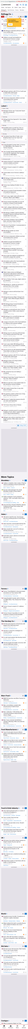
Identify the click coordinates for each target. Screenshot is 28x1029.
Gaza (20, 7)
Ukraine (8, 494)
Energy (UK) (9, 845)
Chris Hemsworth (6, 815)
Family (20, 102)
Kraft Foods (5, 521)
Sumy (4, 494)
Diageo (4, 834)
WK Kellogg (5, 35)
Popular (10, 16)
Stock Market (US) (7, 640)
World (16, 7)
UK (12, 7)
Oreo (4, 510)
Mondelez (22, 10)
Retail (18, 95)
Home (2, 7)
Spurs (4, 487)
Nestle (12, 759)
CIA (8, 927)
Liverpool (13, 487)
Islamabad (5, 921)
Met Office (5, 851)
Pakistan (18, 921)
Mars (4, 726)
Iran (15, 934)
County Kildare (10, 820)
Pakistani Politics (12, 921)
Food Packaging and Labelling (9, 502)
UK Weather (11, 851)
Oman (4, 934)
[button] (15, 17)
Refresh (24, 1027)
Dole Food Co (6, 751)
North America (11, 10)
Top (3, 16)
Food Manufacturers (11, 28)
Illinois (17, 738)
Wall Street (14, 640)
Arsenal (8, 487)
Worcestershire (16, 43)
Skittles (4, 717)
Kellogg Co (3, 10)
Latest (6, 16)
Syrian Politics (11, 942)
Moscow (5, 927)
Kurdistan (5, 942)
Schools (14, 95)
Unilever (5, 744)
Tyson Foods (6, 738)
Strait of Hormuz (10, 934)
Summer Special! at (13, 1)
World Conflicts (15, 858)
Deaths (9, 858)
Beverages (18, 815)
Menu (17, 1027)
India (18, 502)
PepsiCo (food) (6, 759)
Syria (16, 942)
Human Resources (17, 820)
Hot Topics (8, 7)
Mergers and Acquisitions (14, 610)
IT (19, 635)
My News (10, 1027)
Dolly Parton (5, 865)
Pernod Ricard (13, 834)
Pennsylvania (15, 526)
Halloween (5, 628)
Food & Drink (15, 102)
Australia (13, 815)
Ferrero (17, 10)
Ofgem (4, 845)
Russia (12, 494)
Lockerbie (5, 858)
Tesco (4, 820)
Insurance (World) (17, 744)
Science (18, 827)
